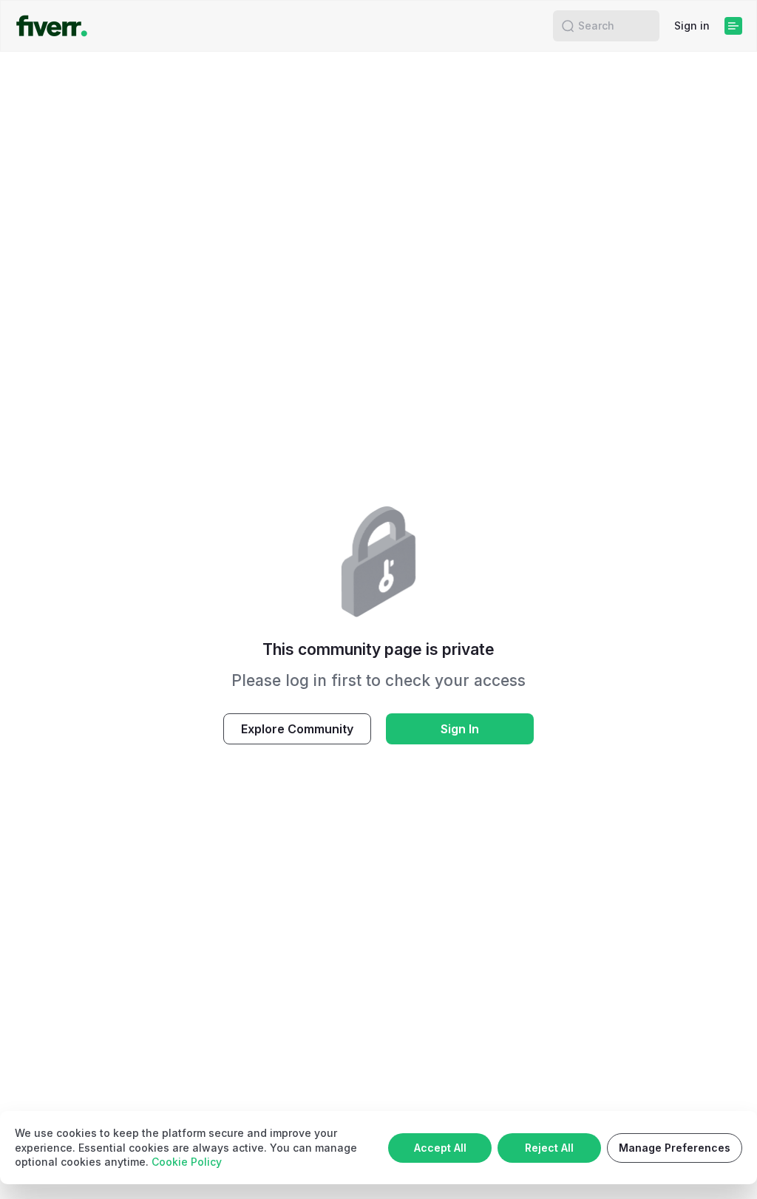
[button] (567, 26)
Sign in (692, 25)
